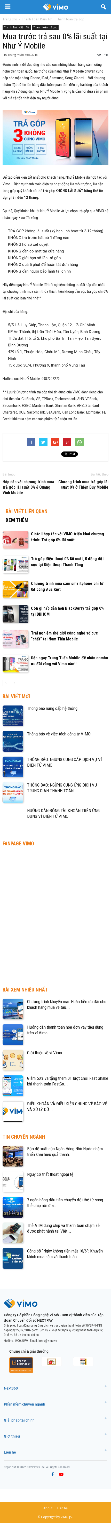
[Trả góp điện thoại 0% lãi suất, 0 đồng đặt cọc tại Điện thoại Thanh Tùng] (15, 565)
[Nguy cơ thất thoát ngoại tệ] (13, 1181)
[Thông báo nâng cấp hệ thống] (13, 715)
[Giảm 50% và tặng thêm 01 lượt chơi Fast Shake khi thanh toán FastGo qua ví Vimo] (13, 1085)
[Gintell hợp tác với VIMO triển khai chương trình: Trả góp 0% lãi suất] (15, 540)
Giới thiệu (12, 1436)
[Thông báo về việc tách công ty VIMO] (13, 741)
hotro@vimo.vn (47, 1341)
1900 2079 (21, 1341)
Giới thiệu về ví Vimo (44, 1052)
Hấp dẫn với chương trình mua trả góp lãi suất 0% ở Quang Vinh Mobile (28, 487)
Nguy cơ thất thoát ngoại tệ (50, 1174)
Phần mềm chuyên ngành (24, 1404)
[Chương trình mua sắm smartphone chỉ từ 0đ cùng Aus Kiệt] (15, 589)
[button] (104, 7)
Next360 (11, 1388)
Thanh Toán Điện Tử (16, 27)
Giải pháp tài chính (19, 1420)
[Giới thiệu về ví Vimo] (13, 1060)
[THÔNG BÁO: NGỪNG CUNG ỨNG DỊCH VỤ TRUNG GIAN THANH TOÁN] (13, 792)
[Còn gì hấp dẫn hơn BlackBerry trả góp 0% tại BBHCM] (15, 614)
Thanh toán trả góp (45, 27)
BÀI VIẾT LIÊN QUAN (26, 511)
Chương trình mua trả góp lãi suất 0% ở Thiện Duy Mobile (83, 484)
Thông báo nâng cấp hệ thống (52, 708)
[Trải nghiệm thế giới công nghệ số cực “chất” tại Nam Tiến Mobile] (15, 639)
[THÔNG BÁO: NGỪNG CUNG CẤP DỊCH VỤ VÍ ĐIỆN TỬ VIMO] (13, 767)
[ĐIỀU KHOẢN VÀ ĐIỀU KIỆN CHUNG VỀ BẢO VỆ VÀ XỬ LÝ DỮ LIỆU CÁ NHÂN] (13, 1111)
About (47, 1508)
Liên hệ (10, 1452)
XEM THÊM (17, 520)
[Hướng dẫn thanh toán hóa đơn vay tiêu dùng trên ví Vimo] (13, 1034)
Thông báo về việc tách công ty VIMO (59, 733)
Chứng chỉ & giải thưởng (29, 1351)
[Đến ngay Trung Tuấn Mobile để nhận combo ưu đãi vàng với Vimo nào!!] (15, 664)
